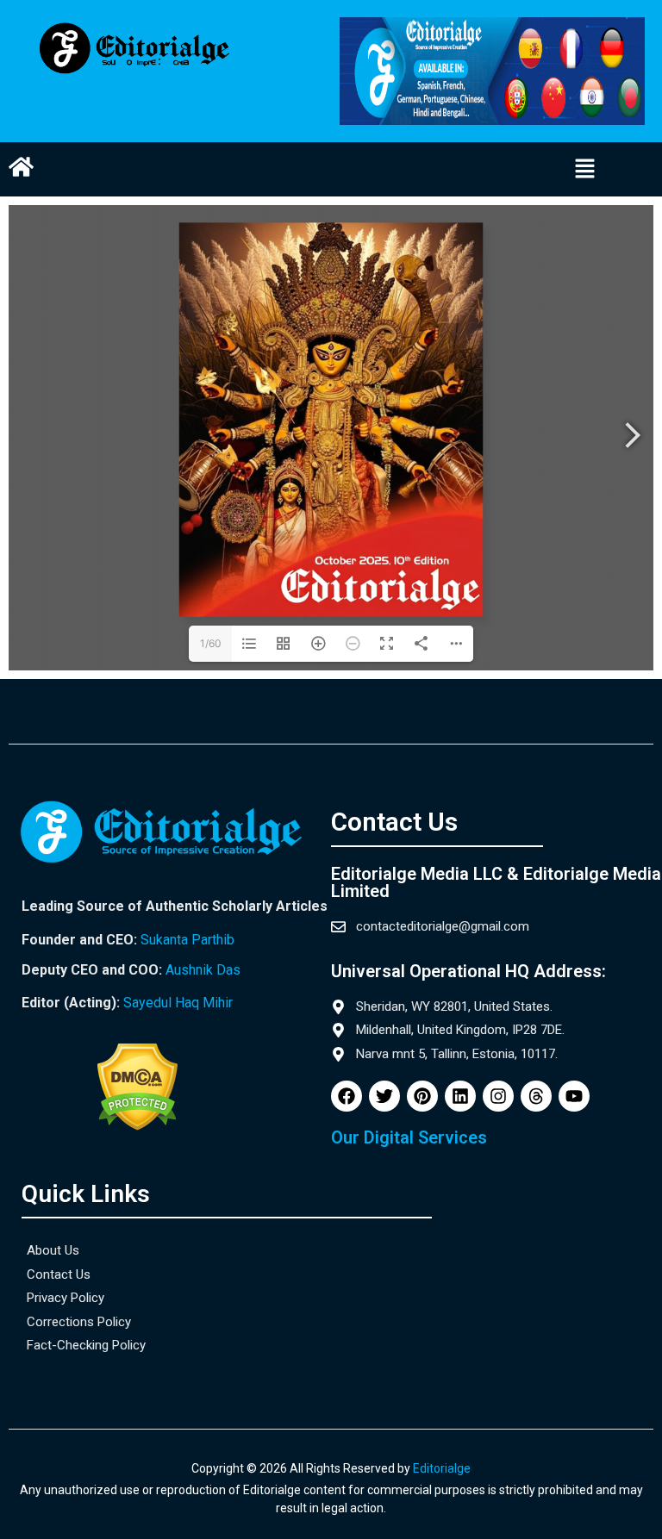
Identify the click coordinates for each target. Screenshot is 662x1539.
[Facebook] (346, 1096)
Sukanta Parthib (187, 940)
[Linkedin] (460, 1096)
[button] (585, 169)
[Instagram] (498, 1096)
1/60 (211, 643)
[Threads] (536, 1096)
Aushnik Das (203, 970)
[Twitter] (384, 1096)
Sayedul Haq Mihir (178, 1002)
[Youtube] (574, 1096)
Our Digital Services (409, 1137)
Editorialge (442, 1468)
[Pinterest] (422, 1096)
